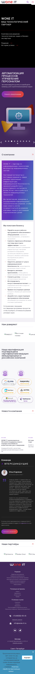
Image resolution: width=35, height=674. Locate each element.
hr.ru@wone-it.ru (24, 523)
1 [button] (5, 141)
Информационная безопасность (18, 576)
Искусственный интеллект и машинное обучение (17, 579)
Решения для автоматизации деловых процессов (17, 577)
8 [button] (26, 141)
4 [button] (14, 141)
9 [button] (29, 141)
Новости (17, 591)
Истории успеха (7, 45)
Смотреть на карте (17, 643)
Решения (4, 43)
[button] (1, 142)
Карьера (17, 596)
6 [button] (20, 141)
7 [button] (23, 141)
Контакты (17, 604)
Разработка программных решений (17, 581)
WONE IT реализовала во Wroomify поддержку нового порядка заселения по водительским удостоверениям (12, 443)
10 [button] (17, 143)
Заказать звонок (17, 619)
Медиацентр (17, 605)
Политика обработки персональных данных (17, 607)
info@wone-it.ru (20, 623)
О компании (17, 602)
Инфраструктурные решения (17, 574)
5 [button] (17, 141)
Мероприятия (17, 593)
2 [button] (8, 141)
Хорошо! (27, 658)
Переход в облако (17, 584)
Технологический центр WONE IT (17, 582)
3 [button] (11, 141)
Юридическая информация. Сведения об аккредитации (17, 609)
